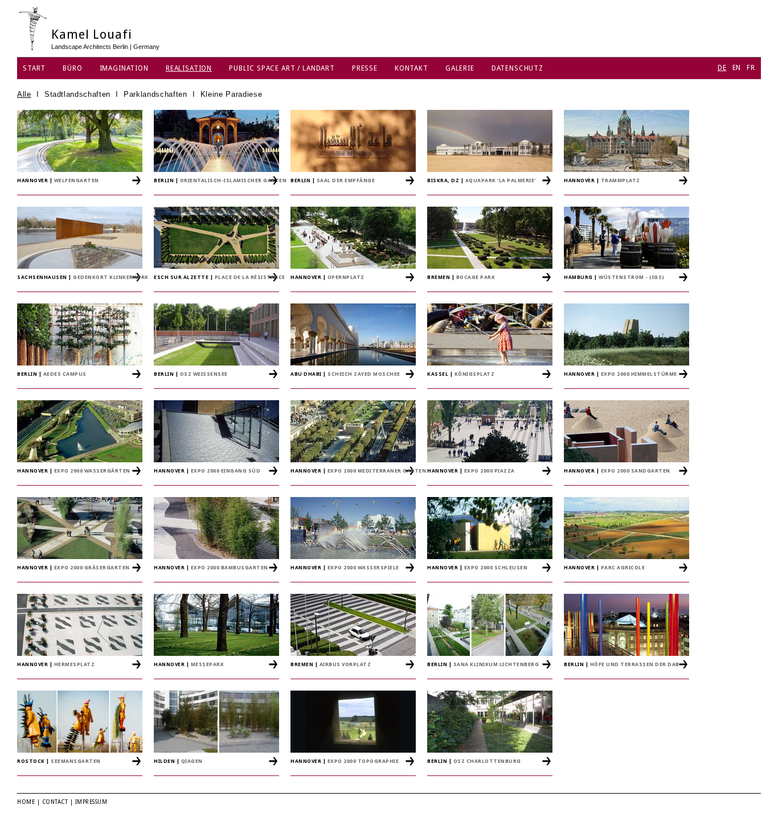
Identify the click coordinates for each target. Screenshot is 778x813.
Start (34, 68)
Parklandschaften (155, 94)
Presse (365, 68)
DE (722, 68)
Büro (72, 68)
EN (737, 68)
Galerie (459, 68)
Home (26, 802)
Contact (55, 802)
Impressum (91, 802)
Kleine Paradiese (231, 94)
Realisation (189, 68)
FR (751, 68)
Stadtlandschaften (77, 94)
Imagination (124, 68)
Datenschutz (517, 68)
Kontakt (411, 68)
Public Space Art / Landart (282, 68)
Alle (24, 94)
